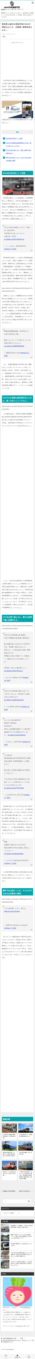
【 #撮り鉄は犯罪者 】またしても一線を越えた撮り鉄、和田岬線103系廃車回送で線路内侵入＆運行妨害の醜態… (25, 1175)
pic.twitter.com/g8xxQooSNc (14, 700)
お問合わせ (17, 1357)
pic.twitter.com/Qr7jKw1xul (13, 671)
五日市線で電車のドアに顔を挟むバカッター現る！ (21, 1244)
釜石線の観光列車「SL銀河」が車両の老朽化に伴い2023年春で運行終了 (9, 1155)
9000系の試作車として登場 (14, 138)
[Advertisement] (17, 61)
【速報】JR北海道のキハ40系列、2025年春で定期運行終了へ (26, 1191)
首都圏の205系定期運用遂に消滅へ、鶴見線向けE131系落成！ (10, 1191)
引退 (4, 36)
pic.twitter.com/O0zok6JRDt (13, 854)
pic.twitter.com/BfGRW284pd (14, 346)
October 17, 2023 (10, 249)
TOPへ (29, 1357)
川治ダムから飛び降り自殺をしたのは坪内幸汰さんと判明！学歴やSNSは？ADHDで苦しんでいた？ (21, 1263)
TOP (9, 1338)
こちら (19, 1326)
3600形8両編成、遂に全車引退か (25, 1153)
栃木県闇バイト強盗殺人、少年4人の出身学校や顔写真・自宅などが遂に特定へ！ (22, 1226)
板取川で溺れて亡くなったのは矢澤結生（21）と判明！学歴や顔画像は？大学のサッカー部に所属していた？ (21, 1236)
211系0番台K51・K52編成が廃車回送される (25, 1135)
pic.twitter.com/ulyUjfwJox (17, 735)
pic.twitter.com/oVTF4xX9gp (14, 788)
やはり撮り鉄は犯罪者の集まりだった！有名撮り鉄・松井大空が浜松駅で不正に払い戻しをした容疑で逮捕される (21, 1254)
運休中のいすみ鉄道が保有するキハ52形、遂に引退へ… (9, 1173)
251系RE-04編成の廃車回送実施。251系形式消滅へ (9, 1136)
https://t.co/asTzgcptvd (12, 911)
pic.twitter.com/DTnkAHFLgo (14, 239)
